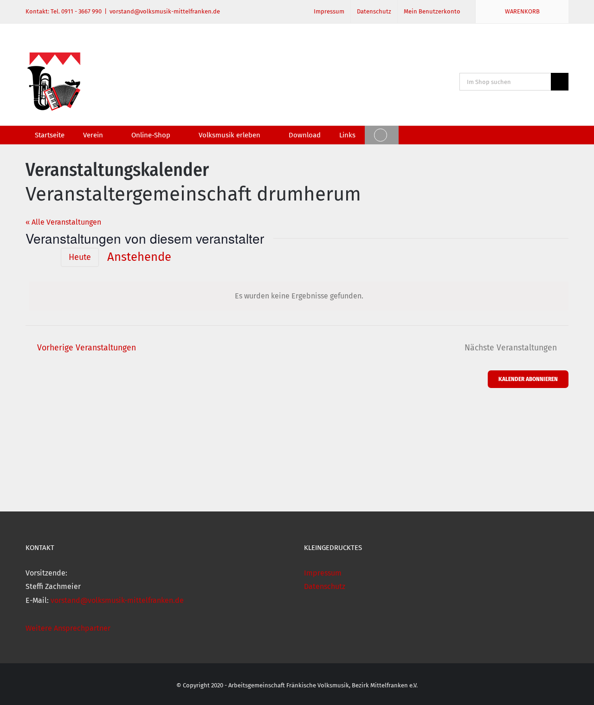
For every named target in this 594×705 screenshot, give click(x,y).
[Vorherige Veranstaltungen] (31, 256)
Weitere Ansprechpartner (68, 628)
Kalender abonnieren (528, 378)
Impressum (323, 573)
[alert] (298, 296)
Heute (80, 257)
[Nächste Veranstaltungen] (46, 257)
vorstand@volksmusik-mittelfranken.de (165, 11)
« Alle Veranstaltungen (63, 222)
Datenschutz (324, 586)
